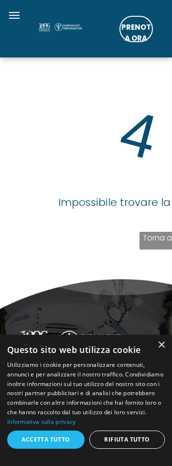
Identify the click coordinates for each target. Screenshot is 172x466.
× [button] (161, 345)
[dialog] (86, 400)
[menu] (14, 15)
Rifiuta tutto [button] (127, 439)
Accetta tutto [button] (46, 439)
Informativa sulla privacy (41, 422)
